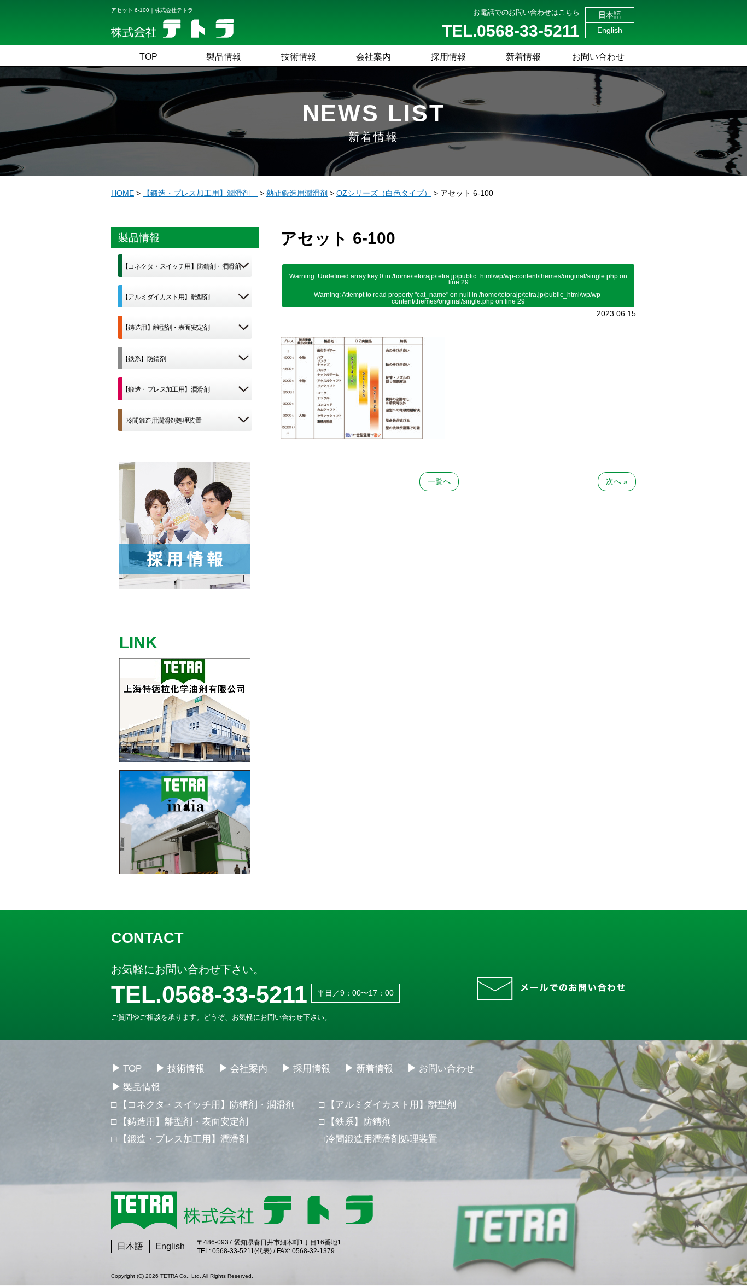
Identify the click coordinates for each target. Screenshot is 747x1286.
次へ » (617, 481)
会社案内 (373, 56)
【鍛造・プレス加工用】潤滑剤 (165, 389)
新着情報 (523, 56)
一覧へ (439, 481)
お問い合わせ (598, 56)
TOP (148, 56)
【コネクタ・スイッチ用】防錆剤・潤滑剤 (181, 266)
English (609, 30)
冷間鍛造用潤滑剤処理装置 (163, 420)
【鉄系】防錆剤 (144, 359)
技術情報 (298, 56)
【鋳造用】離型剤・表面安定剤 (165, 327)
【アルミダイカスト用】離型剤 (165, 297)
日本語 (609, 14)
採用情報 (448, 56)
